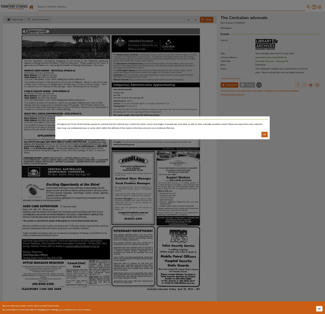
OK (264, 134)
